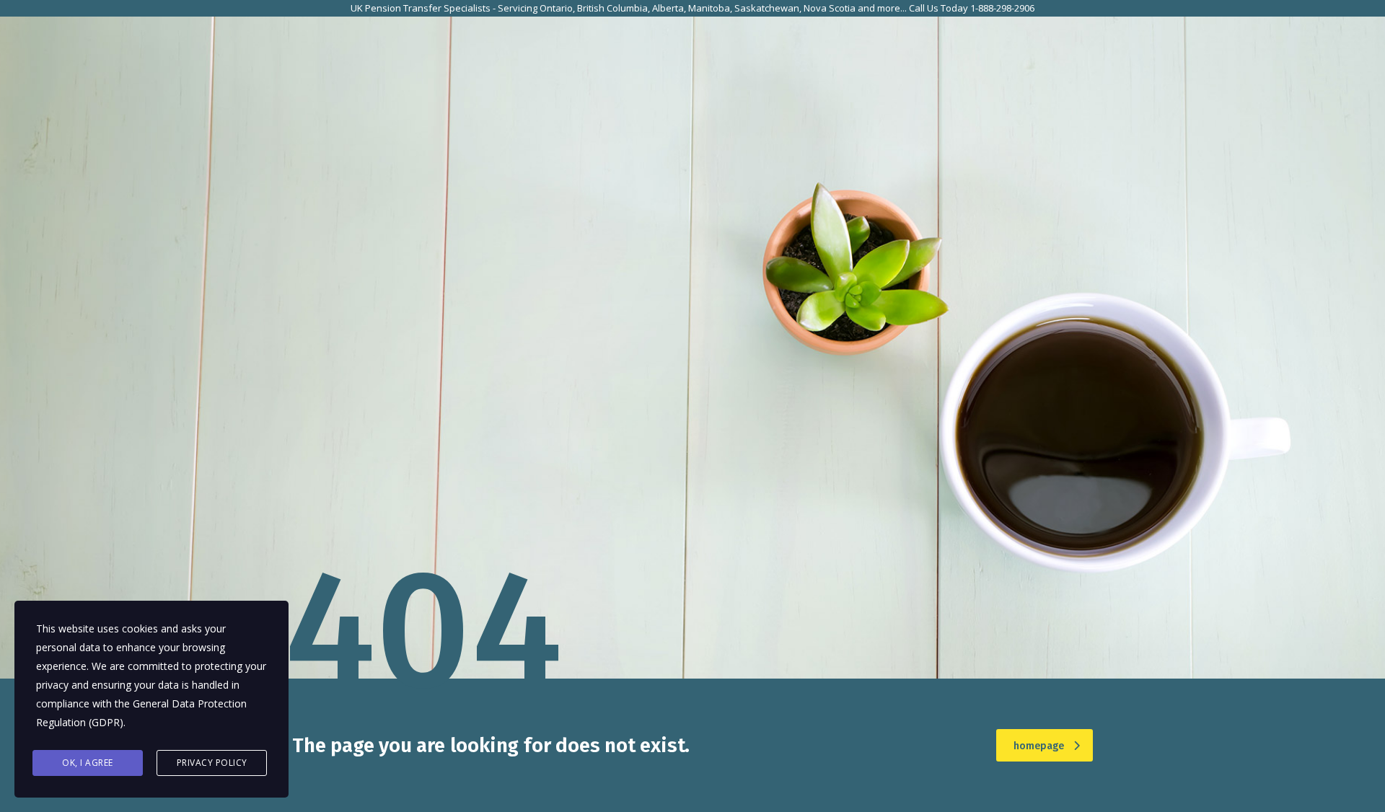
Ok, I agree (87, 762)
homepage (1039, 746)
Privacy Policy (212, 762)
